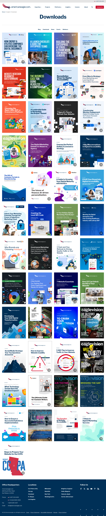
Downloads (46, 29)
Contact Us (100, 7)
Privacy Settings (62, 512)
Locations (32, 485)
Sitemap (55, 512)
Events (58, 29)
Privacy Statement (35, 512)
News (52, 29)
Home (3, 12)
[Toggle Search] (92, 7)
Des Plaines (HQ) (32, 488)
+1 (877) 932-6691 (100, 1)
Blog (39, 29)
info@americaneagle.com (15, 505)
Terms (27, 512)
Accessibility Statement (46, 512)
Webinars (65, 29)
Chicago (30, 491)
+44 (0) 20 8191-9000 (15, 500)
